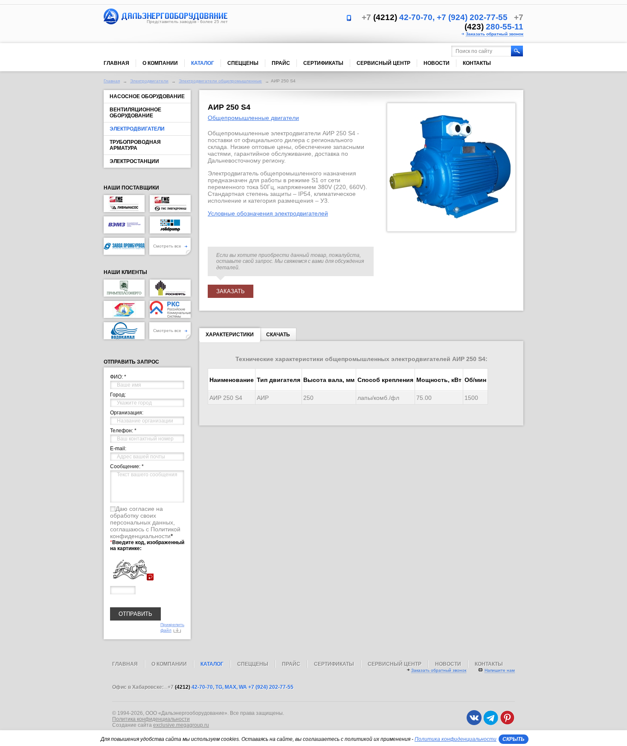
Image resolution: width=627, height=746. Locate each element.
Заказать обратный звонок (494, 34)
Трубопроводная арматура (135, 145)
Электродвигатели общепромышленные (220, 81)
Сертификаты (323, 63)
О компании (160, 63)
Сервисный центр (383, 63)
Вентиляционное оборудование (135, 113)
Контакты (477, 63)
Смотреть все (168, 246)
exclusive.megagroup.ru (181, 725)
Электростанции (134, 161)
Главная (116, 63)
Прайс (281, 63)
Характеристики (230, 335)
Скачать (278, 335)
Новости (437, 63)
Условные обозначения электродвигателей (268, 213)
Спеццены (242, 63)
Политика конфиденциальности (151, 719)
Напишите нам (500, 670)
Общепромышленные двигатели (253, 117)
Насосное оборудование (147, 96)
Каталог (202, 63)
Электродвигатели (149, 81)
